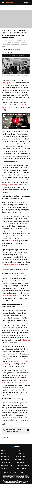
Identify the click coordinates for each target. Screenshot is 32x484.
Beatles (6, 90)
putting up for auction (9, 83)
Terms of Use (5, 462)
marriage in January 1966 (10, 185)
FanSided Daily (20, 456)
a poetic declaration (13, 264)
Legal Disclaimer (6, 465)
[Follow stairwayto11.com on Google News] (28, 430)
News (8, 437)
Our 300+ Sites (20, 453)
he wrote (12, 241)
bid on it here (26, 340)
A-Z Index (4, 468)
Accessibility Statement (22, 465)
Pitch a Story (5, 459)
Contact (3, 453)
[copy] (12, 52)
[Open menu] (3, 2)
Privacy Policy (19, 459)
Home (3, 437)
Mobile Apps (5, 456)
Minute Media (10, 472)
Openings (18, 450)
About (3, 450)
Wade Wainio (8, 49)
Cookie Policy (19, 462)
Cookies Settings (20, 468)
